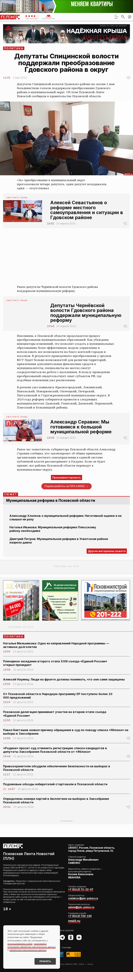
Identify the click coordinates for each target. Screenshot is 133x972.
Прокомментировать (66, 477)
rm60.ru (74, 921)
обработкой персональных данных (27, 950)
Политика (14, 48)
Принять (45, 961)
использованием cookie (19, 943)
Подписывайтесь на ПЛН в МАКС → (66, 486)
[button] (129, 17)
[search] (123, 17)
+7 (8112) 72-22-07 (80, 889)
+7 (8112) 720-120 (80, 916)
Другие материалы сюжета (107, 551)
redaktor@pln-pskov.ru (83, 898)
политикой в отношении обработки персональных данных (31, 945)
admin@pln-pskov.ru (81, 907)
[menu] (116, 17)
